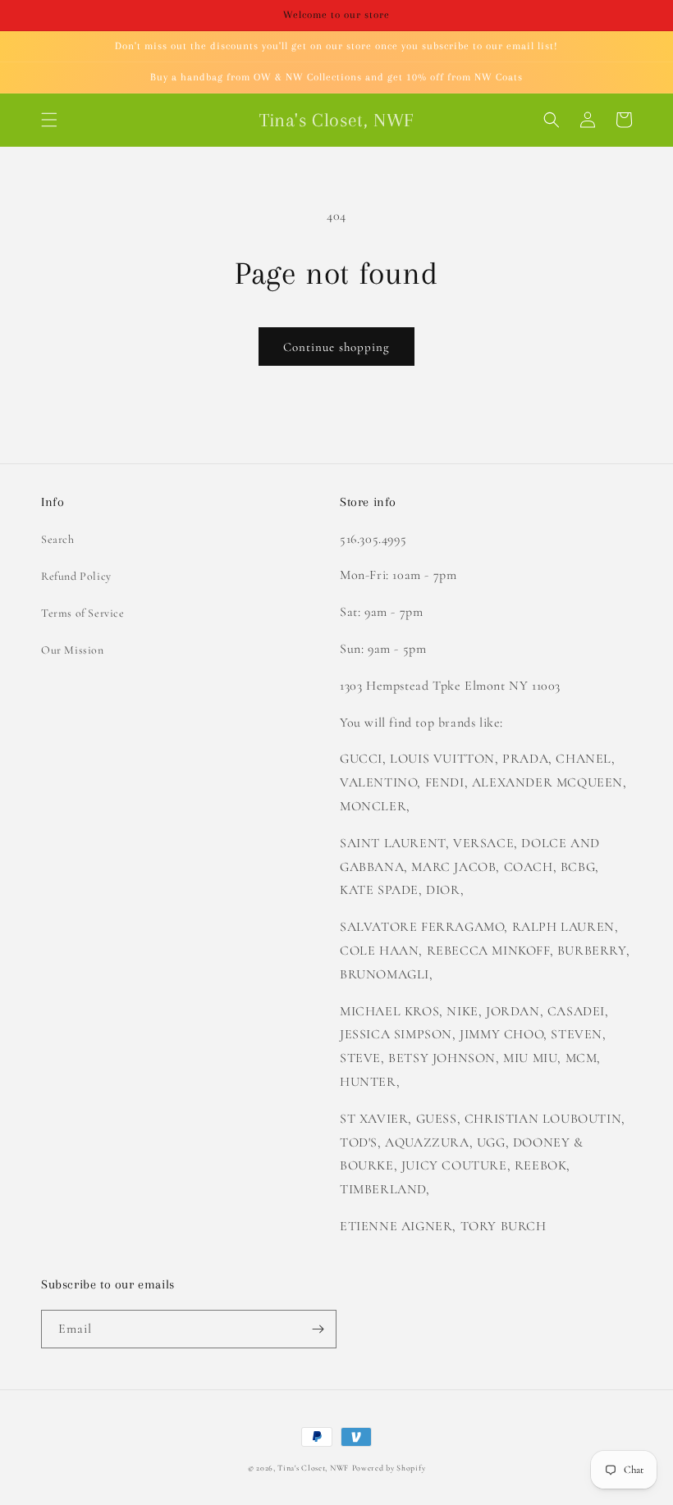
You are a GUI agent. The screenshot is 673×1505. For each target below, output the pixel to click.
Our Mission (72, 650)
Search (58, 539)
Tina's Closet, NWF (313, 1468)
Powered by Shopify (389, 1468)
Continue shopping (336, 347)
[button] (49, 120)
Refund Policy (76, 576)
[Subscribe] (318, 1329)
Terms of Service (83, 613)
